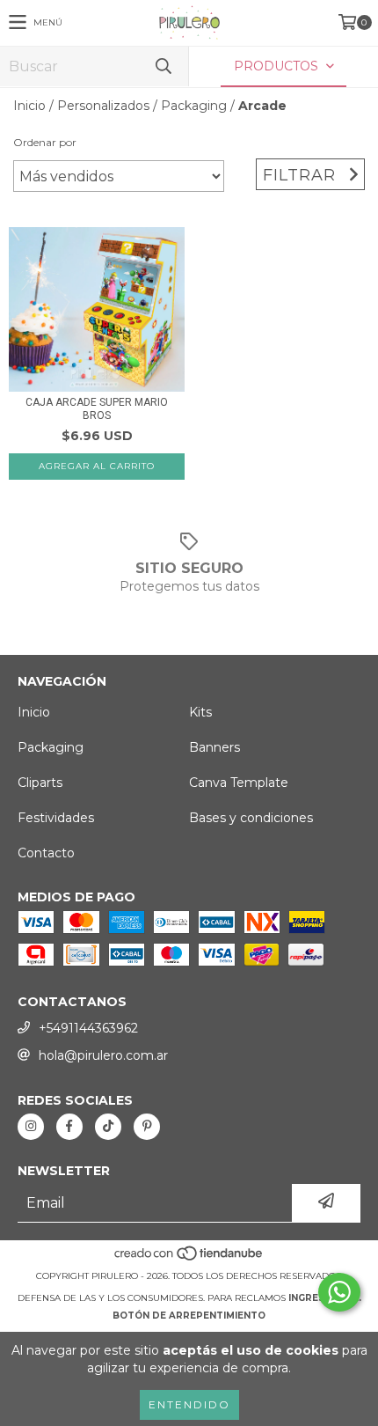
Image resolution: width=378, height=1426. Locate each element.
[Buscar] (162, 66)
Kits (200, 712)
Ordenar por (44, 142)
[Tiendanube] (189, 1258)
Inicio (29, 106)
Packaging (194, 106)
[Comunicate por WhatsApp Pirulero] (339, 1292)
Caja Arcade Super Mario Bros (96, 409)
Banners (214, 747)
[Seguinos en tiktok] (108, 1127)
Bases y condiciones (251, 818)
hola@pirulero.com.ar (103, 1055)
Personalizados (103, 106)
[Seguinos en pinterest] (147, 1127)
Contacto (46, 853)
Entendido (189, 1404)
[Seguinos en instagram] (31, 1127)
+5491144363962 (88, 1028)
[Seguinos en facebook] (69, 1127)
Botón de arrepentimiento (189, 1315)
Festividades (56, 818)
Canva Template (238, 782)
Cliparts (40, 782)
